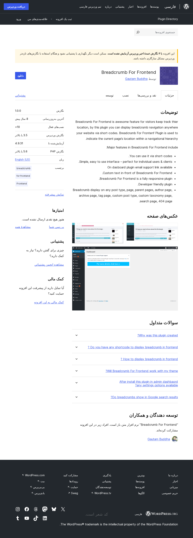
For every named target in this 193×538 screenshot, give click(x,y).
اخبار (175, 481)
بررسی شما (56, 227)
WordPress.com (33, 475)
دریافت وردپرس (16, 6)
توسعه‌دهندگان (103, 487)
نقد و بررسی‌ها (147, 95)
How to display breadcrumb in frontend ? (149, 359)
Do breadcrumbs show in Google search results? (144, 397)
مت (41, 481)
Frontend (22, 183)
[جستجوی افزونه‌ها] (138, 32)
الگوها (141, 493)
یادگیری (107, 475)
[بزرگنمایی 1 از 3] (173, 228)
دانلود (21, 75)
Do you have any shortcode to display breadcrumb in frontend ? (133, 347)
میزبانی (174, 487)
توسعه (109, 95)
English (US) (22, 159)
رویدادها (73, 481)
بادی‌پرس (38, 493)
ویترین (141, 475)
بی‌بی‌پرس (37, 487)
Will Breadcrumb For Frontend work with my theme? (142, 371)
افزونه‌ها (140, 487)
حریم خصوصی (170, 493)
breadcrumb (24, 168)
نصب (125, 95)
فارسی (138, 514)
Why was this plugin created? (157, 335)
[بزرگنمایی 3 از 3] (173, 251)
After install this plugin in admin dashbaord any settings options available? (148, 383)
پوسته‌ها (140, 481)
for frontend (23, 175)
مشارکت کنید (70, 475)
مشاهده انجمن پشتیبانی (49, 264)
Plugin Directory (168, 19)
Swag (73, 493)
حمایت (72, 487)
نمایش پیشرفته (54, 194)
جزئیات (169, 95)
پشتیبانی (20, 95)
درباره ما (173, 475)
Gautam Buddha (136, 79)
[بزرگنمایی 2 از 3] (118, 228)
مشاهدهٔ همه (23, 227)
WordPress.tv (101, 493)
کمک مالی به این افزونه (49, 302)
